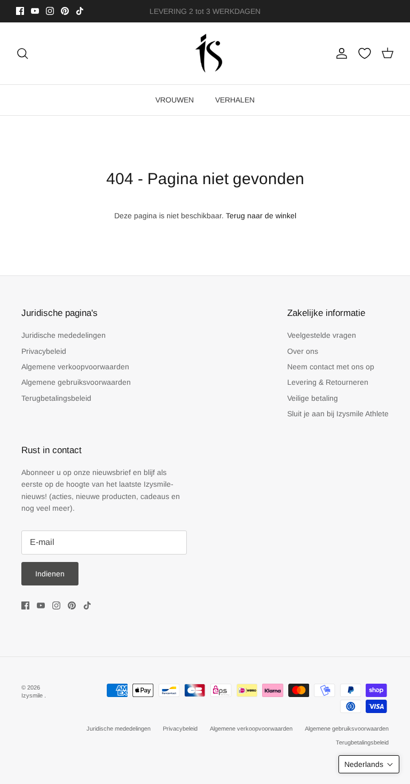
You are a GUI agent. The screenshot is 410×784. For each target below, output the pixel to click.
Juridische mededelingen (63, 335)
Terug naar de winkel (261, 215)
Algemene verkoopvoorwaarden (75, 366)
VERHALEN (235, 100)
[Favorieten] (364, 53)
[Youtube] (35, 11)
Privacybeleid (43, 351)
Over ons (302, 351)
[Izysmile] (205, 53)
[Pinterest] (65, 11)
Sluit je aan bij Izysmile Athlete (338, 413)
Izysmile (32, 695)
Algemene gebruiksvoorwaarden (76, 382)
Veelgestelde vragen (321, 335)
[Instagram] (50, 11)
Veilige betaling (312, 398)
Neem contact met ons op (330, 366)
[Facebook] (20, 11)
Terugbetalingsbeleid (56, 398)
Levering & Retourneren (327, 382)
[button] (369, 764)
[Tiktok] (80, 11)
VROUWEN (174, 100)
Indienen (50, 573)
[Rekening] (339, 53)
